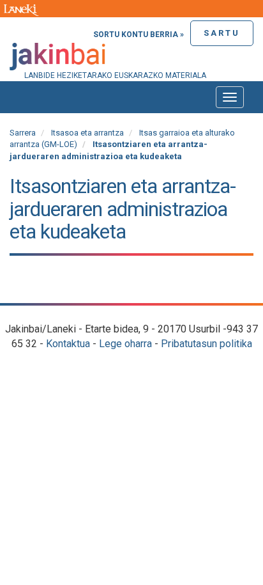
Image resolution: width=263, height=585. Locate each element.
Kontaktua (68, 344)
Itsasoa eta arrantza (87, 132)
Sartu (222, 33)
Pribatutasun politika (206, 344)
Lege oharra (125, 344)
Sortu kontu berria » (138, 34)
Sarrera (23, 132)
